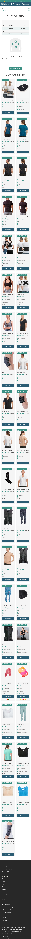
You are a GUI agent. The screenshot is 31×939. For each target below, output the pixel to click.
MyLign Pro (8, 646)
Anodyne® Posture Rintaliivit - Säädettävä (8, 334)
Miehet (3, 881)
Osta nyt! (25, 1)
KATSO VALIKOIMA (15, 68)
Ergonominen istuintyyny (23, 101)
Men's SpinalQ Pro (8, 529)
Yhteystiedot (5, 866)
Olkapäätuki (5, 887)
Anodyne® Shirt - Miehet (8, 218)
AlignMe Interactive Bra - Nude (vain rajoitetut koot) (8, 803)
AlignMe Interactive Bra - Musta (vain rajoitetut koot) (23, 764)
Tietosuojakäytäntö (6, 909)
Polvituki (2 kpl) (8, 373)
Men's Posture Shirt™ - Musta (8, 179)
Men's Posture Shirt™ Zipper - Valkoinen (23, 490)
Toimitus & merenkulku (7, 869)
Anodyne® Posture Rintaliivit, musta (8, 295)
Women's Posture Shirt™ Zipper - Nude (8, 568)
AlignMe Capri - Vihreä (23, 725)
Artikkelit (4, 917)
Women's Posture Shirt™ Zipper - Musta (23, 334)
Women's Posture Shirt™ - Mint (8, 764)
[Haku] (5, 9)
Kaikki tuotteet (5, 892)
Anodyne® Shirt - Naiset (23, 218)
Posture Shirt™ (5, 884)
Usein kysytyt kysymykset (8, 871)
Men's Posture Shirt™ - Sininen (8, 140)
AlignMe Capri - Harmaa (23, 529)
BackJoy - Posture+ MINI (23, 684)
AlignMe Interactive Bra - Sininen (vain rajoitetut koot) (23, 803)
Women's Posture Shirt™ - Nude (23, 451)
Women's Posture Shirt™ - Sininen (23, 140)
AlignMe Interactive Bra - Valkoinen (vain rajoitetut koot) (8, 725)
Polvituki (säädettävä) (23, 412)
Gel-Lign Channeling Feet (8, 490)
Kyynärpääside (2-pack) (8, 842)
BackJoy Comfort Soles (8, 684)
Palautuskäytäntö (6, 912)
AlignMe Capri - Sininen (8, 607)
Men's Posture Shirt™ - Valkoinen (23, 373)
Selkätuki (4, 889)
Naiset (3, 879)
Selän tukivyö (23, 256)
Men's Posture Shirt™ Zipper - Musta (8, 412)
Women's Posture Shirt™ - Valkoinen (8, 451)
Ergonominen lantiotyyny (23, 607)
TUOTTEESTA (8, 112)
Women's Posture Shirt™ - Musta (23, 179)
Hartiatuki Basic (23, 295)
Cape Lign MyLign (23, 646)
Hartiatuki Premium (8, 256)
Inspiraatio (4, 920)
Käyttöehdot (5, 915)
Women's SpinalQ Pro (23, 568)
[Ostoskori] (28, 9)
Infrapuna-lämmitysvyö (8, 101)
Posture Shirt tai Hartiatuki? (8, 894)
